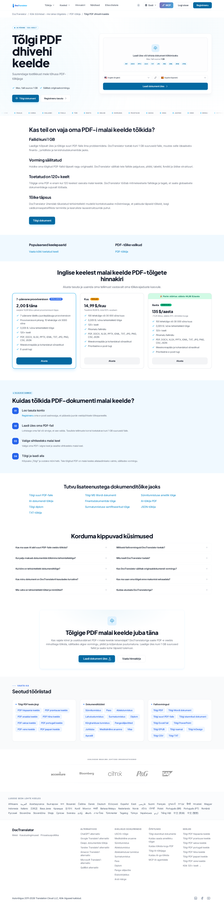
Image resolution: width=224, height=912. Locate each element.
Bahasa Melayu (108, 808)
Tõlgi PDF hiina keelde (194, 852)
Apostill (89, 735)
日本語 (34, 808)
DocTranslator (23, 830)
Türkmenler (111, 813)
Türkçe (134, 813)
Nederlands (124, 808)
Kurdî (77, 808)
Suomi (151, 804)
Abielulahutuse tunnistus (127, 852)
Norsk (135, 808)
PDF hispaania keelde (29, 710)
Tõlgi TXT (173, 735)
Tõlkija (48, 5)
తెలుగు (88, 813)
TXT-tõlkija (35, 512)
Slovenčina (25, 813)
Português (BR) (173, 808)
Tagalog (124, 813)
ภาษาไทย (98, 813)
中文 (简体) (179, 813)
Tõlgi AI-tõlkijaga (157, 850)
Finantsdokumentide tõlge (100, 501)
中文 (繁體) (192, 813)
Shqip (51, 813)
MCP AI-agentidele (158, 859)
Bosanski (70, 804)
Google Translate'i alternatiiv (94, 838)
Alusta (44, 361)
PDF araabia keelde (27, 716)
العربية (23, 804)
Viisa (129, 729)
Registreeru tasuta (53, 98)
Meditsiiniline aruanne (111, 729)
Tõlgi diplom (36, 506)
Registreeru (203, 5)
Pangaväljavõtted (124, 723)
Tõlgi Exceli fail (160, 723)
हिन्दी (189, 804)
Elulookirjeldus (122, 874)
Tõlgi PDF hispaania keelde (196, 834)
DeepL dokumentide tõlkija (94, 843)
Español (125, 804)
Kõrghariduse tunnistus (97, 723)
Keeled (63, 5)
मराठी (95, 808)
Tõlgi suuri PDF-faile (41, 495)
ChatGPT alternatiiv (90, 834)
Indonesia (13, 808)
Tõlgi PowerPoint (182, 723)
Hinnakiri (80, 5)
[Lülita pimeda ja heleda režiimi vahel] (138, 5)
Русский (12, 813)
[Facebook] (202, 898)
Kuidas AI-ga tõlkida (159, 855)
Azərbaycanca (36, 804)
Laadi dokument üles (95, 658)
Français (161, 804)
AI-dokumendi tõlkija (41, 501)
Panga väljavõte (123, 870)
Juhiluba (89, 729)
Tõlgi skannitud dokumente (162, 834)
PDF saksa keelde (27, 723)
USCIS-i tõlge (121, 834)
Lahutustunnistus (94, 716)
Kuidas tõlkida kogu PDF (161, 846)
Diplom (134, 716)
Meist (15, 835)
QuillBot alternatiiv (89, 867)
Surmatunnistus (117, 716)
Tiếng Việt (166, 813)
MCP (168, 5)
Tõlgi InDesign (195, 729)
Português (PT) (191, 808)
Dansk (91, 804)
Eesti (133, 804)
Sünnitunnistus (93, 710)
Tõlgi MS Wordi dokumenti (100, 495)
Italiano (24, 808)
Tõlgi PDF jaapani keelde (195, 856)
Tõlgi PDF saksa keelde (194, 843)
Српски (60, 813)
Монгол (87, 808)
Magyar (208, 804)
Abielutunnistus (124, 710)
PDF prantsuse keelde (56, 710)
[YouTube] (208, 898)
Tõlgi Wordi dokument (179, 710)
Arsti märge (120, 879)
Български (52, 804)
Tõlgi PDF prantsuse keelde (197, 838)
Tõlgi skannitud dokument (192, 716)
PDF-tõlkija (121, 251)
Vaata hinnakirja (131, 658)
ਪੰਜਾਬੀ (152, 808)
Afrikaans (13, 804)
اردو (156, 813)
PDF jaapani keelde (50, 729)
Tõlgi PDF (158, 710)
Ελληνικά (113, 804)
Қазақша (58, 808)
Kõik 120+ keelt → (192, 865)
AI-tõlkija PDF (149, 501)
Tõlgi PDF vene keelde (194, 861)
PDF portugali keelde (51, 723)
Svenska (71, 813)
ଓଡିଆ (144, 808)
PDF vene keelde (26, 729)
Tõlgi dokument (27, 98)
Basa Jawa (45, 808)
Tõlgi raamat (176, 729)
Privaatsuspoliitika (50, 835)
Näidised (95, 5)
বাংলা (62, 804)
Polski (160, 808)
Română (205, 808)
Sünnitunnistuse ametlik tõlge (158, 495)
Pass (108, 710)
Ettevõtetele (111, 5)
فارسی (142, 804)
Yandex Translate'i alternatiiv (94, 847)
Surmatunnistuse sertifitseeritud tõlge (107, 506)
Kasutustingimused (29, 835)
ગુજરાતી (172, 804)
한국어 (68, 808)
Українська (146, 813)
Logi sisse (183, 5)
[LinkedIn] (195, 898)
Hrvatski (197, 804)
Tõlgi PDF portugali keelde (196, 847)
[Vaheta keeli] (155, 77)
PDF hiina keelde (51, 716)
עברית (181, 804)
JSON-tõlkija (148, 506)
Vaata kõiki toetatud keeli (43, 251)
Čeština (82, 804)
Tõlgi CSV (158, 735)
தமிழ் (80, 813)
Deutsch (101, 804)
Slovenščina (39, 813)
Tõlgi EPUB (159, 729)
